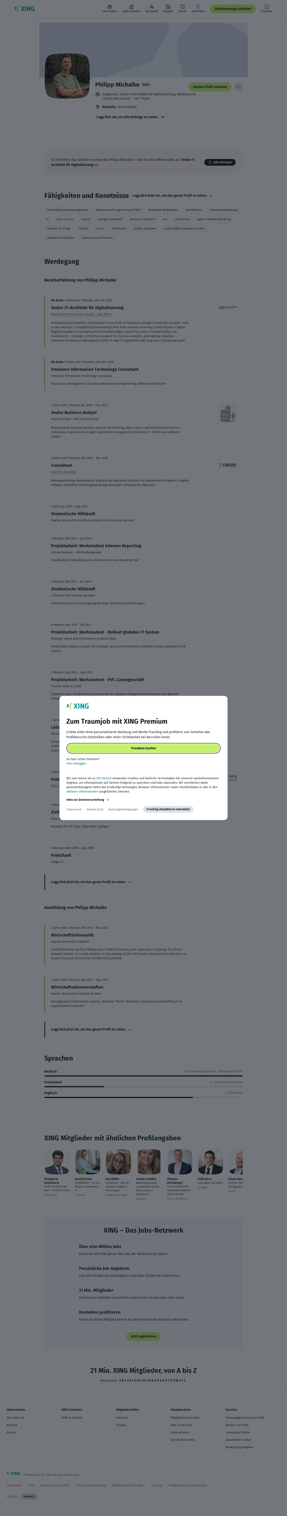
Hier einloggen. (76, 763)
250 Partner (104, 778)
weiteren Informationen (82, 791)
